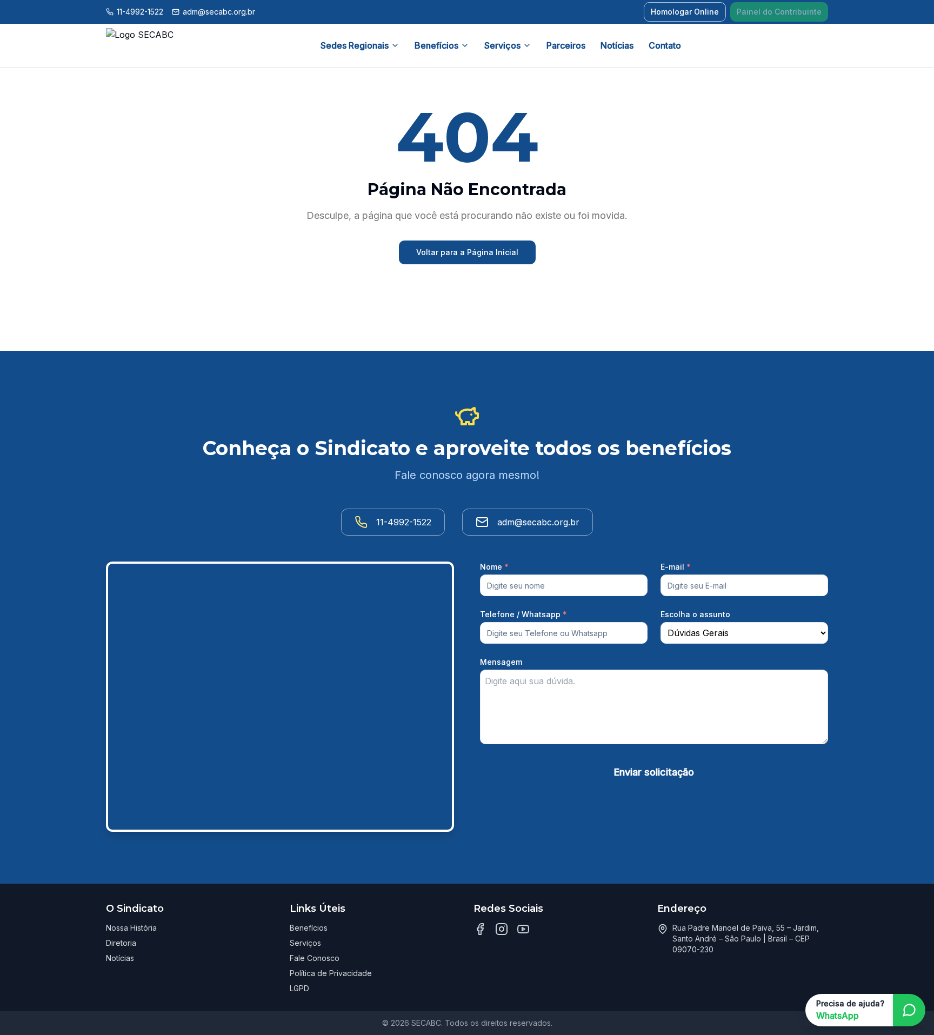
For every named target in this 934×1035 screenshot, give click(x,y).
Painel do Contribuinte (779, 11)
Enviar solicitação (654, 772)
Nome (494, 566)
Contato (665, 45)
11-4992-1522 (140, 11)
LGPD (299, 988)
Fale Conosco (314, 958)
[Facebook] (479, 929)
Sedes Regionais (355, 45)
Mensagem (501, 661)
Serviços (502, 45)
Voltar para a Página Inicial (467, 252)
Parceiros (565, 45)
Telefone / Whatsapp (523, 614)
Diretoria (121, 942)
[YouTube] (523, 929)
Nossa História (131, 927)
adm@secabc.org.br (219, 11)
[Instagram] (501, 929)
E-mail (676, 566)
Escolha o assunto (695, 614)
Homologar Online (685, 11)
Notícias (617, 45)
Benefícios (436, 45)
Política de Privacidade (331, 973)
